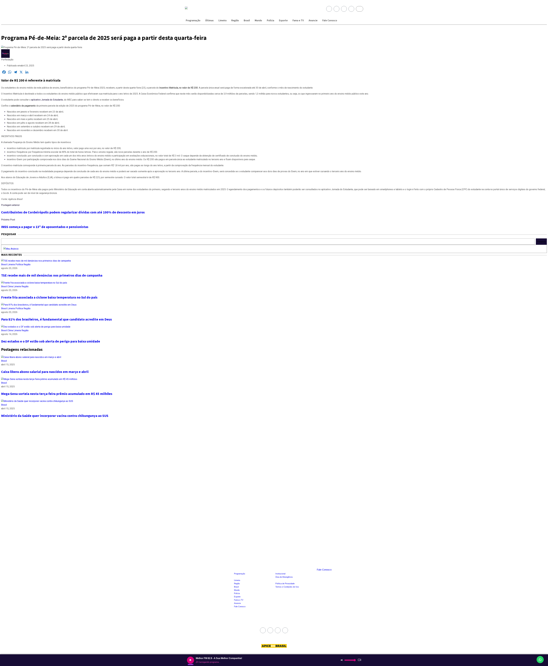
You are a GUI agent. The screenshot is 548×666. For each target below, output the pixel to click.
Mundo (258, 20)
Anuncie (313, 20)
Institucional (280, 574)
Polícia (270, 20)
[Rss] (351, 9)
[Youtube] (344, 9)
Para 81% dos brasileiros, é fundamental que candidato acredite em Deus (56, 319)
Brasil (247, 20)
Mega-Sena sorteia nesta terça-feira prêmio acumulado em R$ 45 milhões (56, 393)
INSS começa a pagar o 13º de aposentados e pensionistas (44, 226)
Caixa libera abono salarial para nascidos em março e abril (44, 371)
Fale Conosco (329, 20)
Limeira (222, 20)
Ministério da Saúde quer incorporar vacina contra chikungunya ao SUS (54, 415)
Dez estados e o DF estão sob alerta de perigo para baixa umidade (50, 341)
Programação (193, 20)
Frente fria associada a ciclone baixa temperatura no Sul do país (49, 297)
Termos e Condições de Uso (287, 587)
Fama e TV (298, 20)
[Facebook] (329, 9)
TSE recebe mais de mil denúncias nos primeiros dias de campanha (51, 275)
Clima (10, 286)
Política (19, 264)
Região (235, 20)
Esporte (283, 20)
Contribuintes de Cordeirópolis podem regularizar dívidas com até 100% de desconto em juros (73, 212)
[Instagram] (336, 9)
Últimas (209, 20)
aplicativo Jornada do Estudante (47, 99)
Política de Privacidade (285, 583)
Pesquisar (541, 242)
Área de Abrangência (284, 577)
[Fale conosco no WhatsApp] (540, 659)
